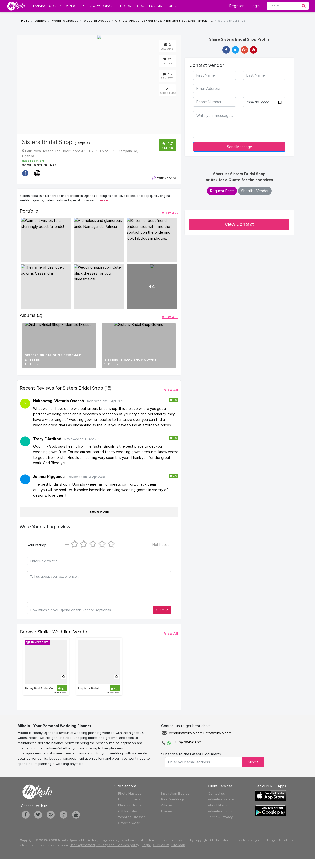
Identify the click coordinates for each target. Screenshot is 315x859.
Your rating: (36, 545)
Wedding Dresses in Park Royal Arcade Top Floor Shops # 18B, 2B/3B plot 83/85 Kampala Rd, (148, 21)
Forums (167, 811)
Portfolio (29, 211)
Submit (253, 762)
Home (25, 21)
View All (171, 390)
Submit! (162, 610)
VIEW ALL (170, 213)
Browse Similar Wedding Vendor (54, 632)
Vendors (40, 21)
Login (255, 5)
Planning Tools (129, 805)
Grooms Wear (128, 823)
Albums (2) (31, 315)
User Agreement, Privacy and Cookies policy (104, 845)
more (104, 200)
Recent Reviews (61, 388)
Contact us (216, 793)
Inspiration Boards (175, 793)
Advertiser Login (220, 811)
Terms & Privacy (220, 817)
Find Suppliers (129, 799)
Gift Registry (127, 811)
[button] (46, 5)
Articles (167, 805)
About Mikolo (218, 805)
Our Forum (161, 845)
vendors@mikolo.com (185, 733)
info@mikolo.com (218, 733)
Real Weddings (173, 799)
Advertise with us (221, 799)
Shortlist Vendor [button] (254, 190)
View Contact (239, 224)
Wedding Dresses (64, 21)
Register (236, 5)
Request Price (222, 190)
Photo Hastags (129, 793)
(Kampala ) (82, 143)
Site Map (178, 845)
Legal (146, 845)
